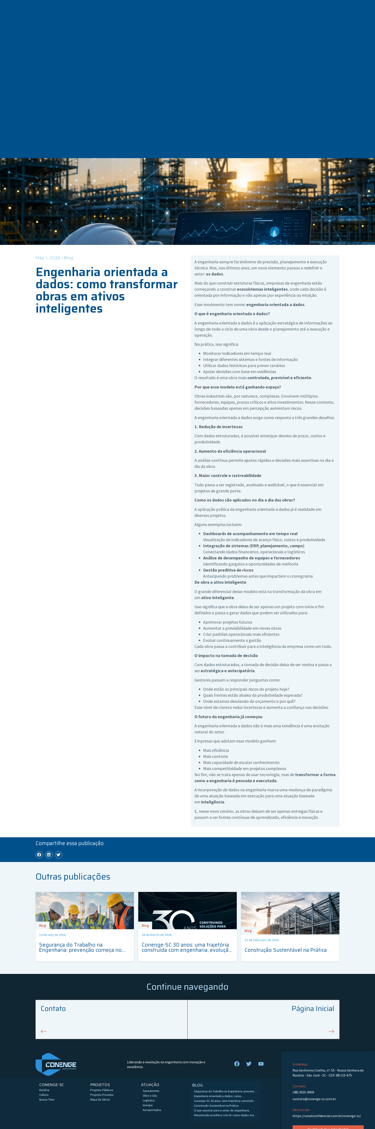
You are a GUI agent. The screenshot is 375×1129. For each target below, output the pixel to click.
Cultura (43, 1095)
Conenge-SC (51, 1085)
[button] (39, 855)
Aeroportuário (152, 1110)
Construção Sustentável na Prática (216, 1106)
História (44, 1090)
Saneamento (151, 1091)
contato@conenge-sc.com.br (314, 1099)
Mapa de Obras (100, 1099)
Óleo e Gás (150, 1096)
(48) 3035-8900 (303, 1092)
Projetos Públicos (101, 1090)
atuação (150, 1085)
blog (197, 1085)
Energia (148, 1105)
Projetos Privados (102, 1095)
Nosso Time (46, 1099)
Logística (149, 1100)
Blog (68, 258)
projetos (100, 1085)
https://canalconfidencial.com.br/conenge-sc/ (327, 1116)
